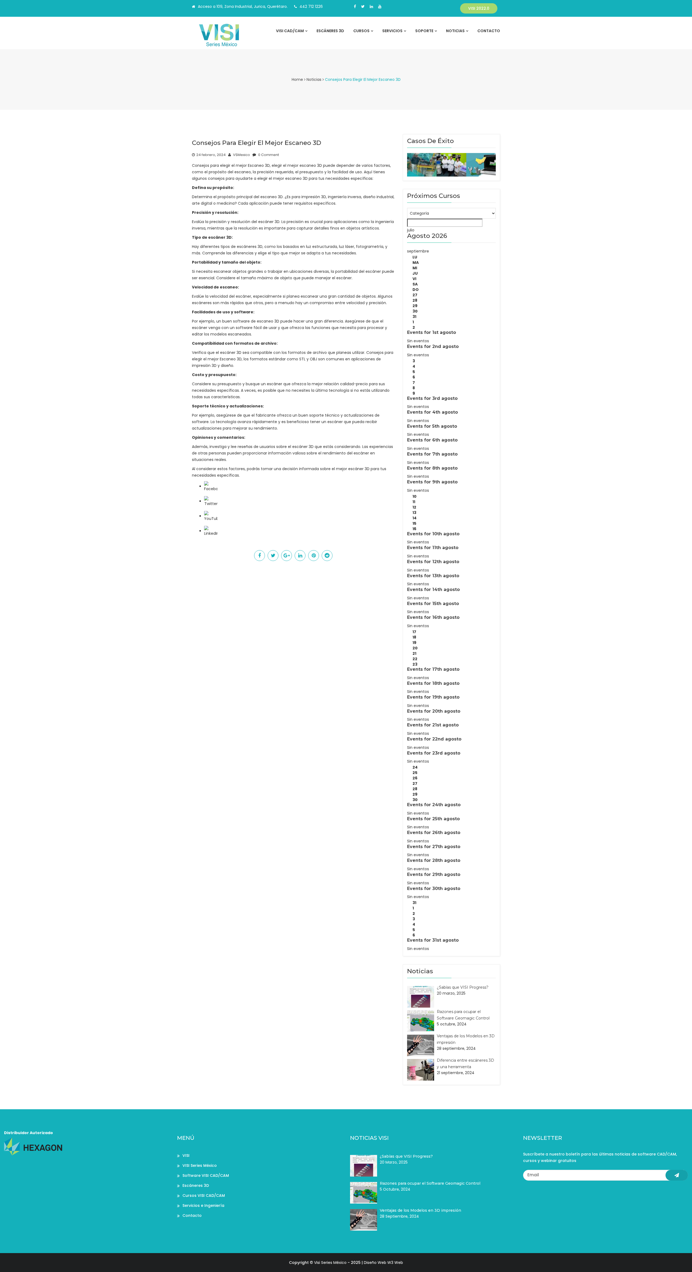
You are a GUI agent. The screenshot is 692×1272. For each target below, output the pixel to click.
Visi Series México (330, 1262)
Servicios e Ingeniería (203, 1205)
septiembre (418, 251)
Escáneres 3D (330, 31)
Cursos (361, 31)
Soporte (424, 31)
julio (410, 230)
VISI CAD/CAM (290, 31)
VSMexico (241, 154)
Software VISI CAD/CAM (205, 1175)
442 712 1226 (311, 6)
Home (297, 79)
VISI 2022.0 (478, 8)
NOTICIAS (455, 31)
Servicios (392, 31)
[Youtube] (379, 6)
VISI (185, 1155)
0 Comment (268, 154)
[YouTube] (211, 516)
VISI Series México (199, 1165)
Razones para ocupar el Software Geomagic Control (430, 1183)
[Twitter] (363, 6)
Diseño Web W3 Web (383, 1262)
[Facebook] (355, 6)
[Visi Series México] (227, 35)
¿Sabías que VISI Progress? (462, 987)
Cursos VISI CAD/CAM (203, 1195)
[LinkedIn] (211, 531)
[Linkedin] (371, 6)
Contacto (488, 31)
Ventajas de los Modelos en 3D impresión (420, 1210)
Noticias (314, 79)
